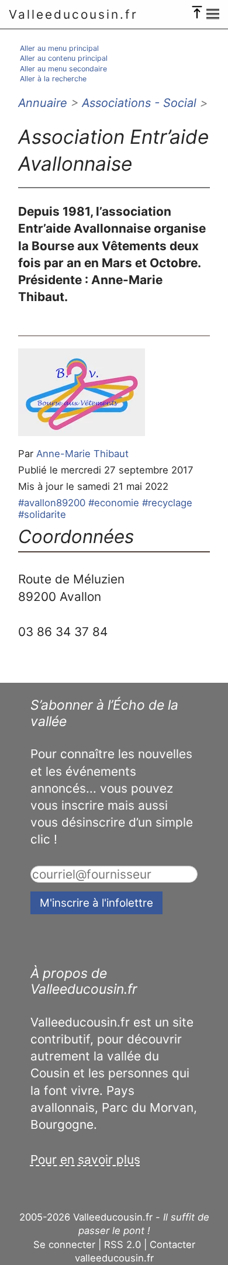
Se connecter (64, 1244)
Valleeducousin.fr (73, 14)
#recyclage (167, 503)
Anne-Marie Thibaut (82, 453)
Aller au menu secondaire (63, 68)
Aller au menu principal (59, 48)
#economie (113, 503)
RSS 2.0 (122, 1244)
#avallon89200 (51, 503)
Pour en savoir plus (85, 1159)
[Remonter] (197, 9)
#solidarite (42, 514)
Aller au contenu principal (64, 58)
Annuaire (42, 103)
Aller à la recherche (53, 78)
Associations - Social (139, 103)
